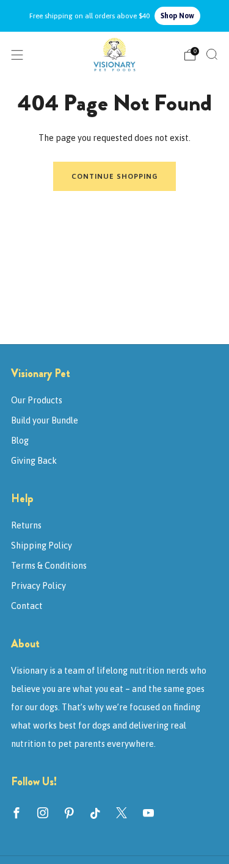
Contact (27, 606)
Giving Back (34, 461)
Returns (26, 525)
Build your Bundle (44, 420)
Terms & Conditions (49, 566)
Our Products (36, 400)
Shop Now (177, 16)
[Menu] (17, 55)
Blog (20, 440)
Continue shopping (114, 176)
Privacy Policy (38, 586)
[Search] (212, 54)
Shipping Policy (41, 545)
